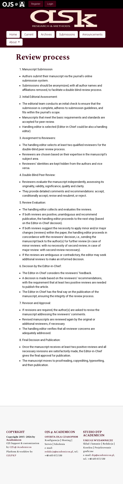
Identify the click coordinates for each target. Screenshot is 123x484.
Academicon (13, 439)
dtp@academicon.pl (103, 455)
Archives (46, 34)
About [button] (13, 42)
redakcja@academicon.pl (59, 451)
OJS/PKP (11, 455)
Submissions (67, 34)
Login (50, 3)
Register (35, 3)
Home (13, 34)
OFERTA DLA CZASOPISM (61, 436)
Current (28, 34)
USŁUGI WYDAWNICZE (98, 440)
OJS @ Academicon (21, 447)
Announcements (92, 34)
